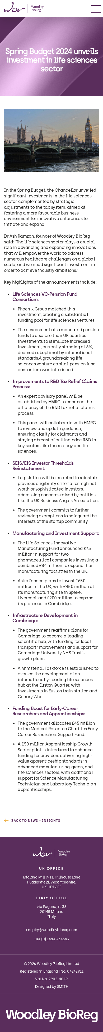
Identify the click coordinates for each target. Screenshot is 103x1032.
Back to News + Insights (35, 820)
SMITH (62, 986)
